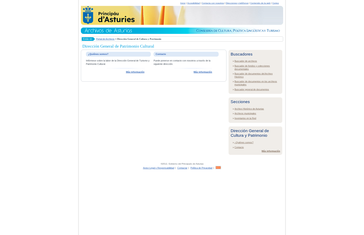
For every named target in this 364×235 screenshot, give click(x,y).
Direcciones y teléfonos (237, 3)
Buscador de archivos (245, 61)
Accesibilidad (193, 3)
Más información (135, 72)
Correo (275, 3)
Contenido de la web (260, 3)
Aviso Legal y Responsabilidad (158, 168)
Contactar (182, 168)
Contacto (239, 147)
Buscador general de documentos (251, 89)
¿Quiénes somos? (243, 142)
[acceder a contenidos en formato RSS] (218, 168)
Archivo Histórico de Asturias (249, 109)
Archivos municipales (245, 113)
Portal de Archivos (105, 39)
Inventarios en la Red (245, 118)
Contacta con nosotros (213, 3)
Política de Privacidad (201, 168)
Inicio (182, 3)
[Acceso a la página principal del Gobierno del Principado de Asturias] (108, 23)
